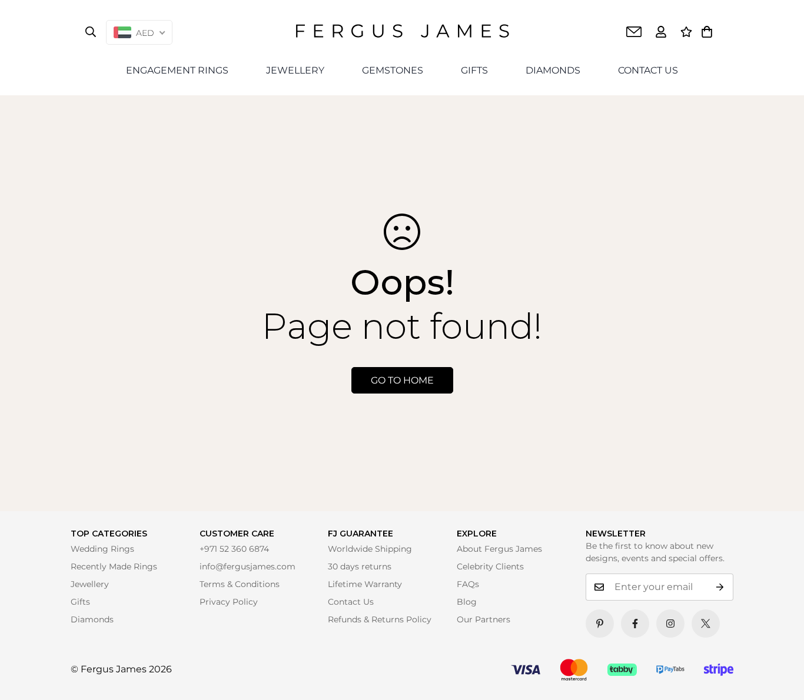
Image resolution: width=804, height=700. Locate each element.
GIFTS (474, 70)
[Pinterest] (600, 623)
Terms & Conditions (240, 584)
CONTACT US (648, 70)
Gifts (80, 601)
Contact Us (351, 601)
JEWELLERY (295, 70)
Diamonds (92, 619)
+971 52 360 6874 (234, 549)
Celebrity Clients (490, 566)
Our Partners (483, 619)
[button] (707, 31)
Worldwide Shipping (370, 549)
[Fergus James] (402, 32)
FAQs (468, 584)
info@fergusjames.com (247, 566)
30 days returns (359, 566)
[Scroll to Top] (778, 674)
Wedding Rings (102, 549)
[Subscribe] (720, 587)
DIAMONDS (553, 70)
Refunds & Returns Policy (379, 619)
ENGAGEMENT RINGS (177, 70)
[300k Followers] (635, 623)
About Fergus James (499, 549)
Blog (467, 601)
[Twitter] (706, 623)
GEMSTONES (392, 70)
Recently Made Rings (114, 566)
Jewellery (90, 584)
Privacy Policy (229, 601)
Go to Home (402, 380)
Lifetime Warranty (365, 584)
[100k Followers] (670, 623)
